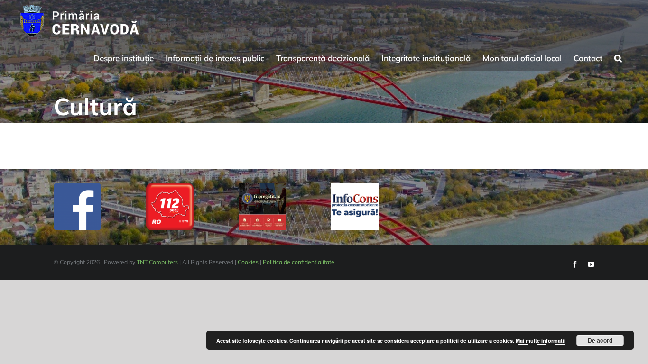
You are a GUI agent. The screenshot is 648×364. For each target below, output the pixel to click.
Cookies (248, 261)
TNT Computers (157, 261)
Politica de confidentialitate (298, 261)
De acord (600, 340)
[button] (618, 57)
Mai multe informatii (540, 340)
